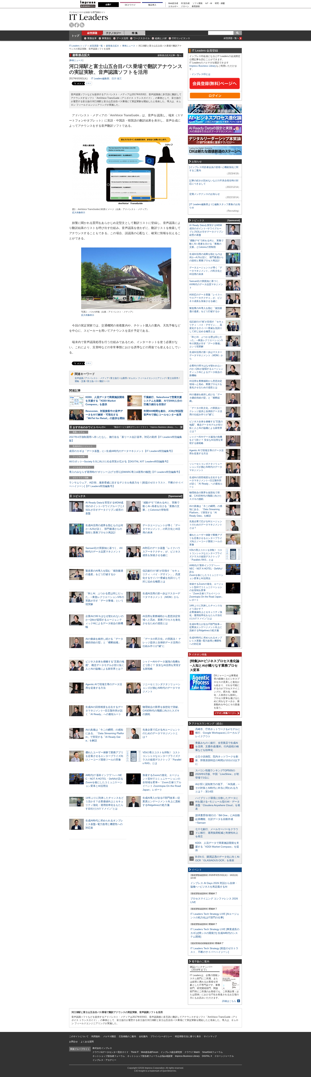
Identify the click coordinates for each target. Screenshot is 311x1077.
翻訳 (102, 381)
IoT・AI (208, 3)
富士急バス (92, 381)
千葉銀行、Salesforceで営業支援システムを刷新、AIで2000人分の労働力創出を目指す (163, 401)
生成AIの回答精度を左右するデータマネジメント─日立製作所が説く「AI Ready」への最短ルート (104, 711)
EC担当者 (185, 3)
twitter (71, 25)
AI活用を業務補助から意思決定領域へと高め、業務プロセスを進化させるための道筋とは (161, 620)
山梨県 (124, 378)
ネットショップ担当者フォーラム (109, 1056)
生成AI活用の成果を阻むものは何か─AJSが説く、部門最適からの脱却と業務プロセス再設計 (104, 529)
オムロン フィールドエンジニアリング (147, 378)
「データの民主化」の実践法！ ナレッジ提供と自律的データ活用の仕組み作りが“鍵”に (162, 642)
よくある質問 (87, 1041)
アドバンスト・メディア (97, 378)
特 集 (135, 33)
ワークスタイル (141, 38)
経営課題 (92, 33)
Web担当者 (173, 3)
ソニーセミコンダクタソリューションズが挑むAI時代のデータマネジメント (161, 688)
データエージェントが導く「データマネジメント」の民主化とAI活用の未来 (161, 529)
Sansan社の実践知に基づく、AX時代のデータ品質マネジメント (206, 284)
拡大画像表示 (78, 212)
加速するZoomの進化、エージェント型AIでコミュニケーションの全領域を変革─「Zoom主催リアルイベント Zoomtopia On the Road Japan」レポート (162, 782)
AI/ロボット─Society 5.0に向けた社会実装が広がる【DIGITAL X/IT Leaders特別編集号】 (119, 461)
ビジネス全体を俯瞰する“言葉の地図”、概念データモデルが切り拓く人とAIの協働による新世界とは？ (104, 665)
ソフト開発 (197, 3)
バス (107, 381)
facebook (76, 25)
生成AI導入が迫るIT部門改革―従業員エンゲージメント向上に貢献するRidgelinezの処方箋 (161, 801)
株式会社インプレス (102, 1048)
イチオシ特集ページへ (225, 713)
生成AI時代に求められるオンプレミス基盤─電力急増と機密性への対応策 (104, 824)
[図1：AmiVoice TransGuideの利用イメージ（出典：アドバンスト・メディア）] (126, 206)
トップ (75, 35)
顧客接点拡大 (112, 46)
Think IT (135, 1052)
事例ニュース (128, 46)
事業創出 (106, 38)
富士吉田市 (173, 378)
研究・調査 (220, 3)
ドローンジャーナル (224, 1056)
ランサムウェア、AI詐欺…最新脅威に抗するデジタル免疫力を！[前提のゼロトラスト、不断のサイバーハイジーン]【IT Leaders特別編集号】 (126, 484)
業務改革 (92, 38)
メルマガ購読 (109, 1036)
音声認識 (79, 378)
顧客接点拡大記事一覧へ (169, 55)
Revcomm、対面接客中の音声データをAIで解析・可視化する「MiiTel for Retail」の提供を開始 (105, 415)
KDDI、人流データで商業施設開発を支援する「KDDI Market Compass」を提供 (104, 401)
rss (82, 25)
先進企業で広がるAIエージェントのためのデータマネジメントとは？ (161, 733)
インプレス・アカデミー (104, 1060)
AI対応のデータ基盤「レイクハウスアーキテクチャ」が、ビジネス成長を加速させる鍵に (161, 552)
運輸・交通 (80, 381)
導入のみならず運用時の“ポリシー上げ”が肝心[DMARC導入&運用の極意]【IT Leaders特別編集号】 (125, 471)
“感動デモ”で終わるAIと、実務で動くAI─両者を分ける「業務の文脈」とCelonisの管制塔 (161, 506)
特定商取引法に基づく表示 (188, 1036)
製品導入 (152, 5)
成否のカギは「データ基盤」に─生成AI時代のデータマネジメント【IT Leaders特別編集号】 (121, 451)
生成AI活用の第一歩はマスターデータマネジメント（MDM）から (206, 355)
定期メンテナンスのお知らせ (204, 194)
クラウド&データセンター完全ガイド (111, 1052)
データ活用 (122, 38)
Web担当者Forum (149, 1052)
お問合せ (73, 1041)
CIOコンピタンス (181, 38)
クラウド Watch (192, 1052)
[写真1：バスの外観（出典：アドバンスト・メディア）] (126, 308)
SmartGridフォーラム (212, 1052)
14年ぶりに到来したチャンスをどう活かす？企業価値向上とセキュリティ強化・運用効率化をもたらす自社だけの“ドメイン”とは (205, 612)
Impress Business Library (202, 66)
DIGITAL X (207, 1056)
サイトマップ (210, 1036)
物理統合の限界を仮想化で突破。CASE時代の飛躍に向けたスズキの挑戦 (161, 711)
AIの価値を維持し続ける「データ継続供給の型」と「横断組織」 (205, 397)
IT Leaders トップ (78, 46)
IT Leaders (88, 17)
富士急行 (114, 378)
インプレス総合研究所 (171, 1052)
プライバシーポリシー (161, 1036)
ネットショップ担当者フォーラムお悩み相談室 (150, 1056)
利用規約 (95, 1036)
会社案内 (143, 1036)
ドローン (185, 6)
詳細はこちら (229, 1001)
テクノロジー (113, 33)
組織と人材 (161, 38)
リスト (88, 83)
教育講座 (196, 6)
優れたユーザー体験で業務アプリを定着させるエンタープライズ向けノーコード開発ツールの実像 (104, 756)
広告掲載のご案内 (127, 1036)
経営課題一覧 (96, 46)
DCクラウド (130, 5)
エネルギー (173, 6)
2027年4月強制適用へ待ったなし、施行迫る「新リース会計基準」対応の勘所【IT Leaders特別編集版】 (125, 438)
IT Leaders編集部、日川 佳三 (106, 78)
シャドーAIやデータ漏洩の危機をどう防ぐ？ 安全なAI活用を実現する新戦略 (162, 665)
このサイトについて (79, 1036)
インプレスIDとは (201, 74)
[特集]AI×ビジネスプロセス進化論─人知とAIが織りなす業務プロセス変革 (214, 665)
